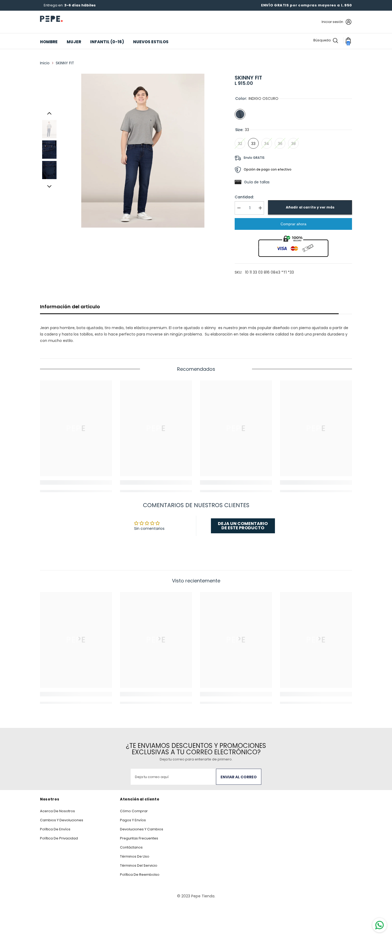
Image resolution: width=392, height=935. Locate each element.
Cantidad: (244, 197)
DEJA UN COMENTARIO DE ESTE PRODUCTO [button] (243, 525)
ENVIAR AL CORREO (239, 777)
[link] (76, 482)
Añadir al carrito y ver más (310, 207)
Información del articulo (70, 306)
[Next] (49, 186)
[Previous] (49, 113)
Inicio (45, 63)
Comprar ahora (293, 224)
